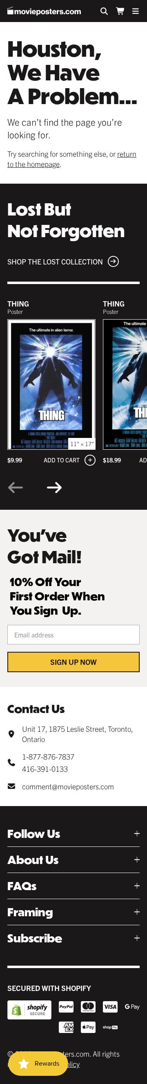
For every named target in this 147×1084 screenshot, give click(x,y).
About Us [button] (32, 860)
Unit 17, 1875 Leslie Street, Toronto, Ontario (77, 734)
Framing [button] (30, 912)
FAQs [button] (21, 886)
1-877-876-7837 (48, 756)
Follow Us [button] (33, 834)
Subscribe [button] (34, 938)
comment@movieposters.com (68, 786)
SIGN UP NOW (73, 661)
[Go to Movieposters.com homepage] (44, 11)
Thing (18, 303)
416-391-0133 (45, 768)
